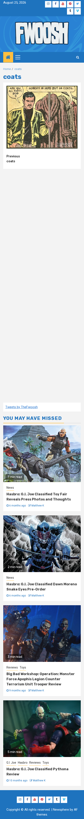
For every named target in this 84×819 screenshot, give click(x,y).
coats (13, 158)
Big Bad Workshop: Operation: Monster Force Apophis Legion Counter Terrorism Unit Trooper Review (40, 679)
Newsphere (61, 810)
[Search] (77, 57)
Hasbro (23, 762)
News (10, 487)
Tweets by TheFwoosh (21, 407)
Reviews (12, 667)
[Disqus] (42, 227)
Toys (23, 667)
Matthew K (37, 505)
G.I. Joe (11, 762)
